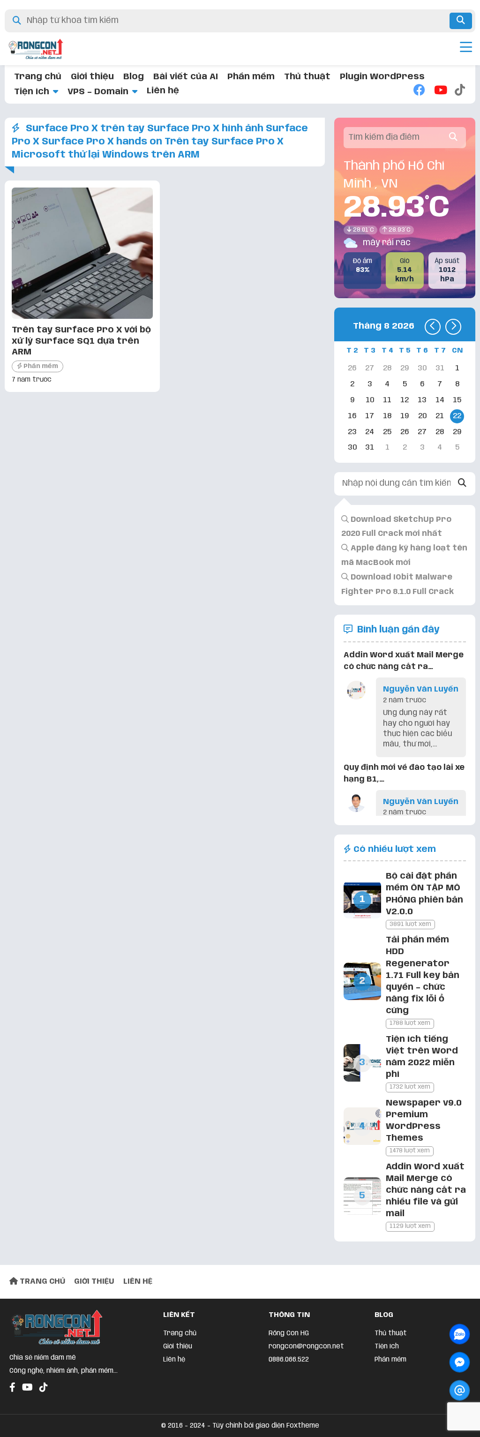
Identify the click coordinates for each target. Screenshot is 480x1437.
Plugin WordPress (382, 77)
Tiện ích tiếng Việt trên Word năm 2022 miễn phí (422, 1057)
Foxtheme (302, 1425)
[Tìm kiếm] (461, 21)
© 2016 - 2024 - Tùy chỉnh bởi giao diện (223, 1425)
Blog (133, 77)
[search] (453, 137)
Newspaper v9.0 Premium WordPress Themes (424, 1121)
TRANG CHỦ (41, 1282)
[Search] (462, 483)
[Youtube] (439, 91)
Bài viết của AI (185, 77)
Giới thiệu (92, 77)
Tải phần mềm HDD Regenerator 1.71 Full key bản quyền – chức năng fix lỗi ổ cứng (422, 975)
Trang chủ (37, 77)
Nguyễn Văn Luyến (420, 689)
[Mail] (459, 1390)
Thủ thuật (307, 77)
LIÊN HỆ (137, 1282)
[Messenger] (459, 1362)
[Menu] (466, 48)
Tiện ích (31, 92)
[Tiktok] (460, 91)
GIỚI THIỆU (94, 1282)
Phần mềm (251, 77)
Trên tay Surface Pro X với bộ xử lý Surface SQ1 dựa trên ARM (81, 341)
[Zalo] (459, 1334)
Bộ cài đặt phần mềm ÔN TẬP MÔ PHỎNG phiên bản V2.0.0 (424, 894)
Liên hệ (163, 91)
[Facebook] (419, 91)
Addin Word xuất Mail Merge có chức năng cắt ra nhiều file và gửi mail (426, 1191)
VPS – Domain (98, 92)
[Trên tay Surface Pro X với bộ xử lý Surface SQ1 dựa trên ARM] (82, 316)
